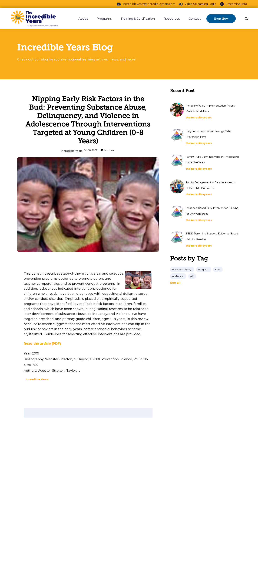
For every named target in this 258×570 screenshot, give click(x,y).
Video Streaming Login (200, 4)
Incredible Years (71, 150)
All (191, 276)
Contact (195, 18)
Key (217, 269)
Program (203, 269)
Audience (177, 276)
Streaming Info (236, 4)
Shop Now (221, 18)
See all (175, 282)
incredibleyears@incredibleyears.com (149, 4)
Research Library (181, 269)
